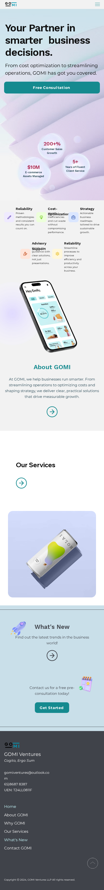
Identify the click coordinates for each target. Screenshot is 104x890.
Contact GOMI (18, 848)
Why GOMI (14, 823)
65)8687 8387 (15, 784)
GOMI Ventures (23, 754)
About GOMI (16, 815)
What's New (16, 840)
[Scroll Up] (92, 863)
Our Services (16, 831)
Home (10, 806)
